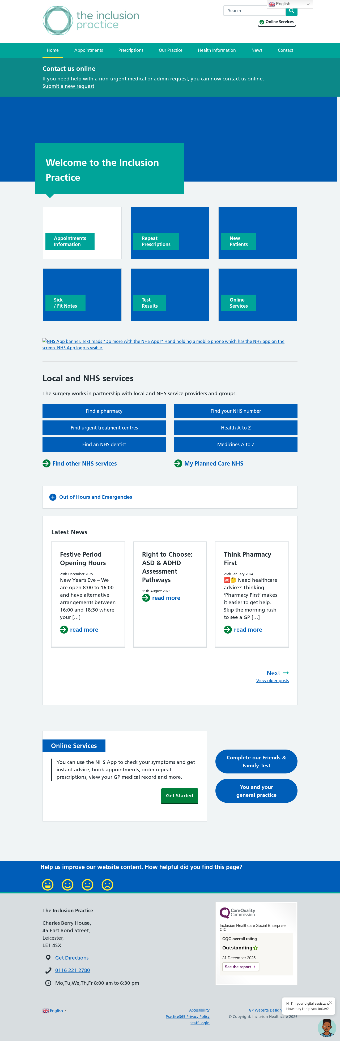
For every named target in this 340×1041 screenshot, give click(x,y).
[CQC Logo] (237, 917)
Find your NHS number (236, 411)
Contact (285, 50)
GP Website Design (265, 1010)
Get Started (179, 796)
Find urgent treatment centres (104, 428)
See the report (238, 967)
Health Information (217, 50)
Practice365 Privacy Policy (188, 1016)
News (257, 50)
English (282, 4)
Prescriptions (130, 50)
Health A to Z (236, 428)
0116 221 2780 (72, 970)
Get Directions (71, 958)
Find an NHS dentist (104, 444)
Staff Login (200, 1023)
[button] (170, 497)
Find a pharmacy (104, 411)
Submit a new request (68, 86)
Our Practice (170, 50)
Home (53, 50)
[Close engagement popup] (330, 1002)
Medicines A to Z (235, 444)
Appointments (88, 50)
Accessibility (199, 1010)
